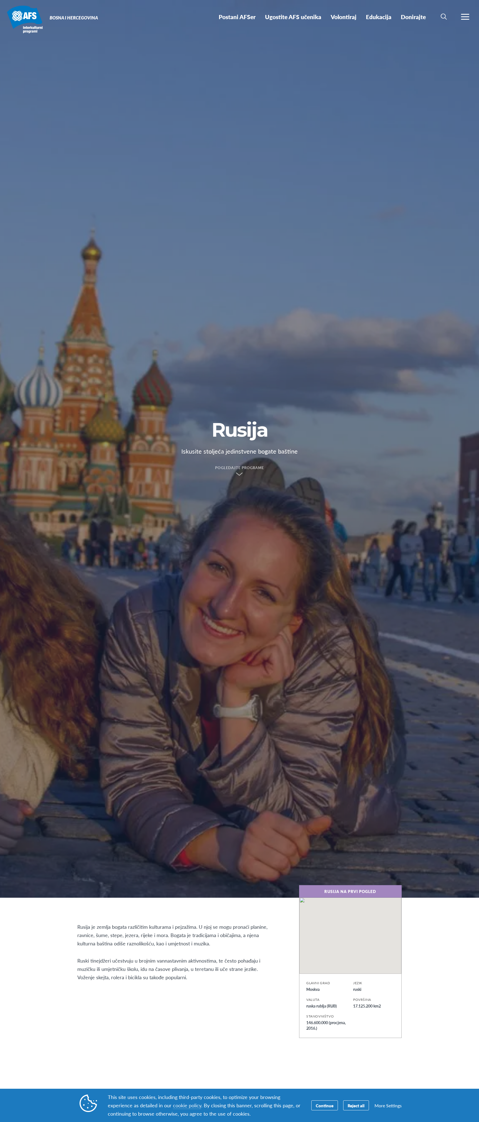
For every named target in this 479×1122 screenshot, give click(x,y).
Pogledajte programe (239, 468)
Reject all (356, 1105)
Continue (324, 1105)
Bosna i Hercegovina (24, 19)
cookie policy (187, 1105)
